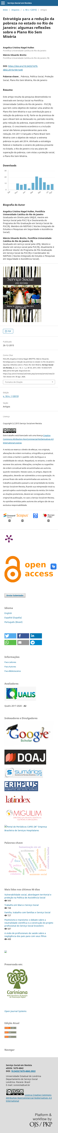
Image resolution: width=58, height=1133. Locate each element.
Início (5, 9)
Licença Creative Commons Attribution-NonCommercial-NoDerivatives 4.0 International (29, 1098)
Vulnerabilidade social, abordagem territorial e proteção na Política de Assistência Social (27, 896)
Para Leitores (10, 662)
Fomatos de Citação (14, 382)
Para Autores (10, 666)
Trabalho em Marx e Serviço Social (21, 905)
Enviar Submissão (15, 595)
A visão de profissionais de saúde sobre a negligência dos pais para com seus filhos (25, 935)
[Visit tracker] (5, 952)
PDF (9, 331)
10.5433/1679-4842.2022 (23, 1071)
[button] (10, 635)
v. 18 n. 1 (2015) (30, 9)
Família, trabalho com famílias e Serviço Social (27, 912)
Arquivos (15, 9)
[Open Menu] (3, 3)
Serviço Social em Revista (19, 3)
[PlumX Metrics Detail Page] (9, 538)
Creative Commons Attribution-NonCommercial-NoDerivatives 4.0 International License (28, 439)
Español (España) (13, 617)
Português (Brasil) (13, 622)
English (8, 613)
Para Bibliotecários (12, 671)
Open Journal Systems (15, 1011)
